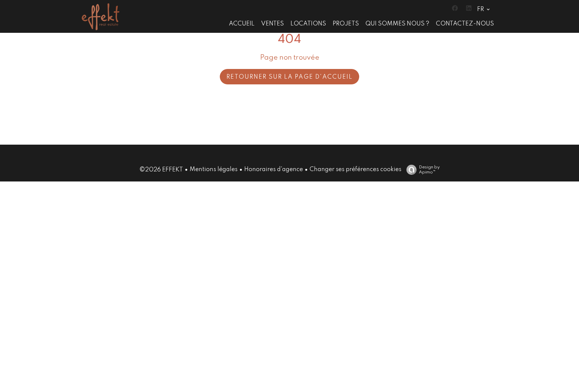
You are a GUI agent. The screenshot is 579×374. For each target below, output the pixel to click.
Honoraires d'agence (273, 169)
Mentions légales (214, 169)
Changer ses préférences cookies (355, 169)
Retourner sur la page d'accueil (289, 77)
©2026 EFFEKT (161, 170)
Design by (429, 169)
